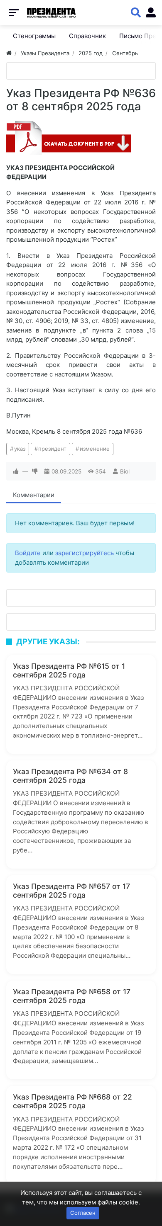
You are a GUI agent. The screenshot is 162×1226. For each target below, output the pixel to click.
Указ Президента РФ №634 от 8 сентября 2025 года (70, 775)
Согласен (83, 1212)
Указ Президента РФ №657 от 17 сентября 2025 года (71, 890)
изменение (95, 448)
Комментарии (33, 495)
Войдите (28, 553)
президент (52, 448)
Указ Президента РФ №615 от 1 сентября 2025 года (69, 670)
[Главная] (9, 53)
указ (19, 448)
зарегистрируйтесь (84, 553)
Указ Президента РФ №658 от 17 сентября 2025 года (71, 996)
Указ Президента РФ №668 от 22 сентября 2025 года (72, 1101)
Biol (125, 471)
